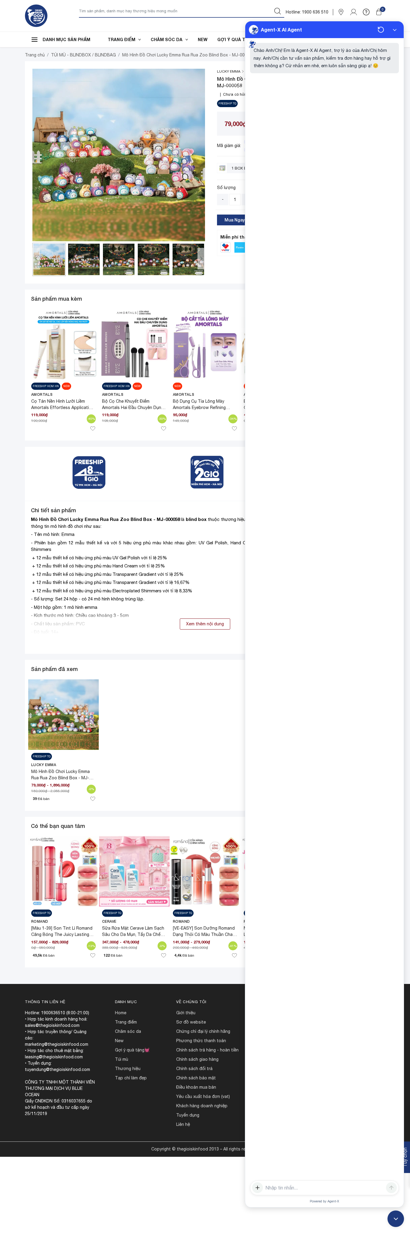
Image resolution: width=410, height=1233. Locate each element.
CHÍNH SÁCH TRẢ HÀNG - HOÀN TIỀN (207, 1050)
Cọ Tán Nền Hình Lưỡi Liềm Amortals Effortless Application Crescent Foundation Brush (62, 407)
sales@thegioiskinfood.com (52, 1025)
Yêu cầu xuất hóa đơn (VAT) (203, 1096)
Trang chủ (35, 55)
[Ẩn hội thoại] (394, 29)
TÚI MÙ (121, 1059)
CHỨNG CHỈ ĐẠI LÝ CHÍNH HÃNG (203, 1031)
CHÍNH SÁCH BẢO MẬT (196, 1077)
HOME (120, 1012)
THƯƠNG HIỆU (127, 1068)
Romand (40, 921)
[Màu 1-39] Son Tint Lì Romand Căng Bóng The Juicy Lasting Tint (61, 934)
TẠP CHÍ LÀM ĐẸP (131, 1077)
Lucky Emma (43, 764)
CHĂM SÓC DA (166, 39)
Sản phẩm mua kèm (56, 298)
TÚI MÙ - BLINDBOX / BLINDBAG (83, 55)
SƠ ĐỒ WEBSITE (191, 1022)
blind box (196, 519)
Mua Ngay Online (241, 219)
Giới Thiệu (185, 1012)
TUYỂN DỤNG (187, 1115)
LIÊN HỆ (183, 1124)
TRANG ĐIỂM (121, 39)
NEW (202, 39)
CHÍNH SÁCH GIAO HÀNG (197, 1059)
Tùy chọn (405, 1157)
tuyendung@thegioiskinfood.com (57, 1069)
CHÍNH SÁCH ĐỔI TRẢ (194, 1068)
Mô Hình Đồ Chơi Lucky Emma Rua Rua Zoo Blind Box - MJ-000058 (105, 519)
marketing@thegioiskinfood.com (56, 1044)
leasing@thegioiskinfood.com (54, 1056)
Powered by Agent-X (324, 1201)
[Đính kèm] (257, 1187)
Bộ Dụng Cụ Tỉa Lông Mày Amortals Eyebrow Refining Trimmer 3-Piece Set (199, 407)
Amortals (42, 394)
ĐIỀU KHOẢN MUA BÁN (196, 1087)
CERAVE (109, 921)
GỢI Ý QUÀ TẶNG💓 (238, 39)
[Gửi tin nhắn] (391, 1187)
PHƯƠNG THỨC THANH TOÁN (201, 1040)
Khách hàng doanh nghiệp (202, 1105)
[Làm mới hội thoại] (381, 30)
